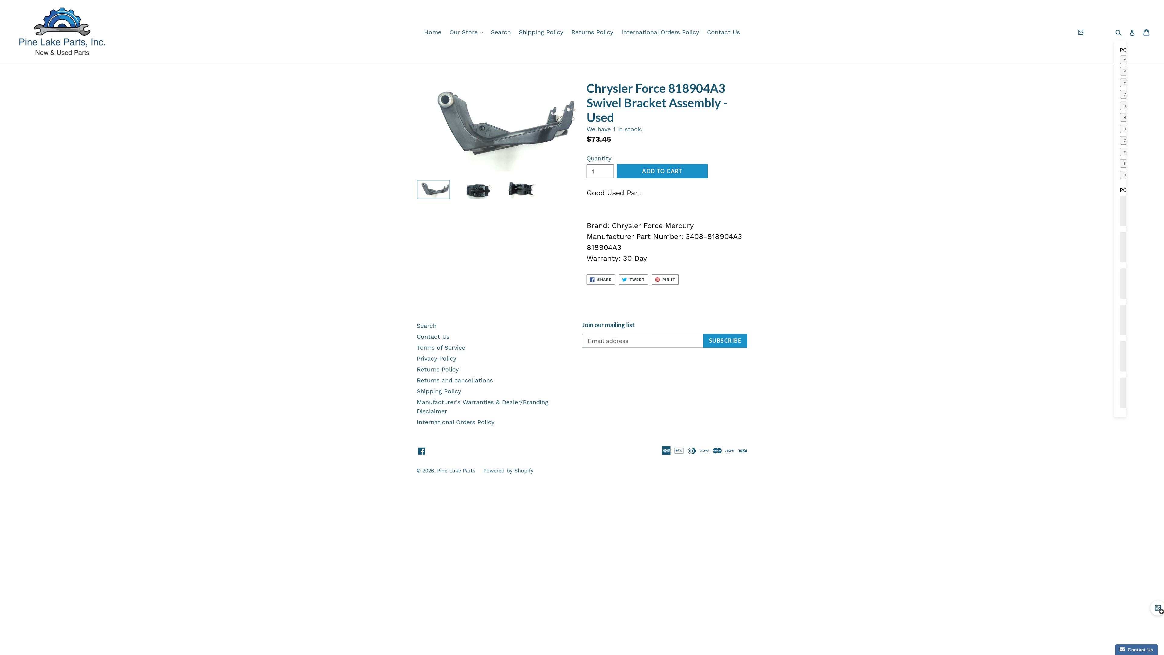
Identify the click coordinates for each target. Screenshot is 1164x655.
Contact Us (723, 32)
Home (432, 32)
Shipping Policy (541, 32)
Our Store (468, 32)
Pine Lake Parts (456, 471)
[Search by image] (1081, 32)
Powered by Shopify (508, 471)
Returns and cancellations (455, 380)
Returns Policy (592, 32)
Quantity (599, 158)
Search (501, 32)
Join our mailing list (608, 324)
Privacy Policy (436, 358)
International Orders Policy (660, 32)
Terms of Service (441, 347)
